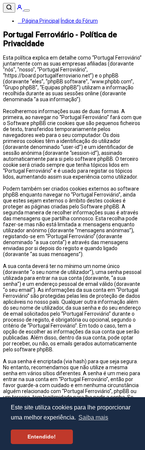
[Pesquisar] (9, 8)
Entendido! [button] (42, 437)
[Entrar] (20, 9)
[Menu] (27, 10)
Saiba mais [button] (93, 417)
